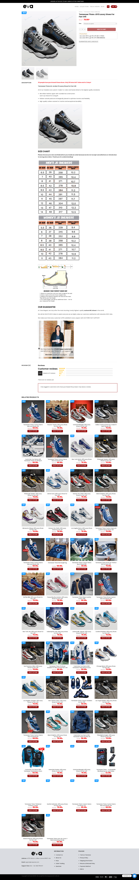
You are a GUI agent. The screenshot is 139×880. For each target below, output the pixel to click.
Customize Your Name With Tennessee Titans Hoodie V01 (81, 735)
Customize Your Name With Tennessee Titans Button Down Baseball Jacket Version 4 (33, 771)
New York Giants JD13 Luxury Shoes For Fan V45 (82, 460)
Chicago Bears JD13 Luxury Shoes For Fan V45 (106, 666)
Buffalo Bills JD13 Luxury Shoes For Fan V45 (33, 597)
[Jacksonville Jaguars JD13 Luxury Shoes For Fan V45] (81, 618)
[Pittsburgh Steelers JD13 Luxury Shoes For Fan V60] (33, 480)
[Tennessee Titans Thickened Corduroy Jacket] (33, 790)
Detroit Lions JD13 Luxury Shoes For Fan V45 (57, 494)
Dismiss (86, 1)
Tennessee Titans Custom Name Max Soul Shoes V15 (57, 460)
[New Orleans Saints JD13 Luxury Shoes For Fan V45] (57, 687)
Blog (102, 6)
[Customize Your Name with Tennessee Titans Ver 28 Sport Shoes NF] (33, 446)
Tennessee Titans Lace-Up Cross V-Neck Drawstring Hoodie (57, 839)
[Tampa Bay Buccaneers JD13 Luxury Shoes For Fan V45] (57, 584)
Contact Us (59, 855)
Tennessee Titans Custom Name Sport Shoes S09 (81, 563)
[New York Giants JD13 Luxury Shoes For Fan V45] (81, 446)
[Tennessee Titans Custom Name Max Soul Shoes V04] (106, 790)
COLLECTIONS (84, 6)
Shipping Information (86, 860)
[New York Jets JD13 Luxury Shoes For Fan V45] (33, 618)
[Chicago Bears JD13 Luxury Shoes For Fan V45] (106, 653)
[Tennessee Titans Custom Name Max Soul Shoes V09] (33, 411)
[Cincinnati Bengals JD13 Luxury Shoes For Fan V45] (81, 411)
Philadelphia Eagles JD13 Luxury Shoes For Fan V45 (106, 735)
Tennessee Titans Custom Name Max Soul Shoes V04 (106, 804)
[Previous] (24, 38)
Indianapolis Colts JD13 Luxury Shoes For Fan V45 (57, 632)
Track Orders (95, 6)
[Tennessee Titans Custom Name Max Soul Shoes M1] (33, 722)
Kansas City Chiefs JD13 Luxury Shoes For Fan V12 (57, 528)
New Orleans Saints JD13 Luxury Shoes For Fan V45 (57, 701)
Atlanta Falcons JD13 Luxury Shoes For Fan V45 (33, 839)
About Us (58, 858)
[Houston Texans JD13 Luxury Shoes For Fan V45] (57, 411)
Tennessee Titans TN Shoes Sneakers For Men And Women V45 (57, 666)
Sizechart (58, 866)
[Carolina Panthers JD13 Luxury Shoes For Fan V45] (106, 618)
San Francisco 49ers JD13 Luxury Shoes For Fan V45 (33, 666)
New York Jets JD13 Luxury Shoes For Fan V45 (33, 632)
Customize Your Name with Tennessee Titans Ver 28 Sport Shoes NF (33, 461)
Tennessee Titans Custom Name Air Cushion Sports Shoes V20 (105, 528)
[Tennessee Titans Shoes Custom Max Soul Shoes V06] (106, 584)
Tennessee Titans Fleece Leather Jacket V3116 (81, 597)
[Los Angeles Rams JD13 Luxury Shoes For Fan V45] (81, 515)
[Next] (73, 38)
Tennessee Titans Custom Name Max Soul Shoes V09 (33, 425)
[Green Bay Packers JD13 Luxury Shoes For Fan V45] (57, 756)
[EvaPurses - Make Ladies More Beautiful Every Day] (32, 6)
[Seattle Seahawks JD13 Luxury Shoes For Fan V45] (57, 790)
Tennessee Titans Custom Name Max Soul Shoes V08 (33, 563)
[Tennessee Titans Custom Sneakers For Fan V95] (81, 687)
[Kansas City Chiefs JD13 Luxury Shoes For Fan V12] (57, 515)
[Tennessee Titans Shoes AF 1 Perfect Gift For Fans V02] (106, 549)
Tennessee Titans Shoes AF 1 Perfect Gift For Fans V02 (105, 563)
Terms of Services (85, 855)
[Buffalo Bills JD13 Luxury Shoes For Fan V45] (33, 584)
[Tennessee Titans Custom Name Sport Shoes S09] (81, 549)
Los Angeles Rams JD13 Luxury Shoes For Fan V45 (81, 528)
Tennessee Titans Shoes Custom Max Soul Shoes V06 (106, 597)
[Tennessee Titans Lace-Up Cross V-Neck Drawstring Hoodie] (57, 825)
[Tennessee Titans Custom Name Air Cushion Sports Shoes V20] (106, 515)
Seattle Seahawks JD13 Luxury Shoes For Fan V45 (57, 804)
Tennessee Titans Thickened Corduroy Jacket (33, 804)
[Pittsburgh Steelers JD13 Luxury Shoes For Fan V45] (106, 446)
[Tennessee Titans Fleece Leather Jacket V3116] (81, 584)
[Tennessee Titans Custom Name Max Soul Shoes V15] (57, 446)
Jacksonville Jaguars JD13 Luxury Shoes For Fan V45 (81, 632)
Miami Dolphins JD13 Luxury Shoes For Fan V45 (106, 494)
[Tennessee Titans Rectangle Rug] (57, 549)
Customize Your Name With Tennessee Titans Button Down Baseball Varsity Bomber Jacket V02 (81, 667)
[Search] (108, 6)
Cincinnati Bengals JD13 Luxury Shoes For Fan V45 (81, 425)
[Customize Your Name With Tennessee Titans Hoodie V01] (81, 722)
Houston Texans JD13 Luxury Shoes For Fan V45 (57, 425)
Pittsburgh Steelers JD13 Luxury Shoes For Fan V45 (106, 460)
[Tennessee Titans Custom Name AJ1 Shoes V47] (81, 790)
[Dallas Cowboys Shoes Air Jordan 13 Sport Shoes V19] (106, 411)
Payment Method (85, 866)
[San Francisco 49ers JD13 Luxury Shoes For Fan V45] (33, 653)
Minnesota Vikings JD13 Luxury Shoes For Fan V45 (33, 528)
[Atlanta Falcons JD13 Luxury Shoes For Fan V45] (33, 825)
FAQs (57, 860)
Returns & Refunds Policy (87, 863)
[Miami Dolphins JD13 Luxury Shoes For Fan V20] (57, 722)
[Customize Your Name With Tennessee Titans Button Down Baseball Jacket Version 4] (33, 756)
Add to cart (101, 29)
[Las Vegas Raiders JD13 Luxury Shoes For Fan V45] (106, 687)
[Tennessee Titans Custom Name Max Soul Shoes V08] (33, 549)
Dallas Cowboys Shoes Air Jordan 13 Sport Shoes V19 (106, 425)
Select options (33, 431)
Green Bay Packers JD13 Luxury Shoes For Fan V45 (57, 770)
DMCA (82, 869)
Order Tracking (60, 863)
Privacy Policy (84, 858)
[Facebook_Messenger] (134, 876)
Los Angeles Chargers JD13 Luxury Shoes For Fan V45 (33, 701)
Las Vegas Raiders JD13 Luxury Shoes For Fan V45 (106, 701)
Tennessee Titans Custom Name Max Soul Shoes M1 (33, 735)
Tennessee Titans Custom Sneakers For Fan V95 (81, 701)
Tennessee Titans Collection (92, 12)
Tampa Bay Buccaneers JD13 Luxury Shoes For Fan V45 (57, 597)
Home (80, 12)
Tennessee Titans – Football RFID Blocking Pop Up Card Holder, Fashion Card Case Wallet (106, 771)
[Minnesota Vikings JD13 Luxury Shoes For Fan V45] (33, 515)
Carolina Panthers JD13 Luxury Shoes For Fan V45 (106, 632)
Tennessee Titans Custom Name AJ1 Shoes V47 (81, 804)
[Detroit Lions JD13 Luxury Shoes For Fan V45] (57, 480)
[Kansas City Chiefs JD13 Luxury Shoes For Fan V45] (81, 480)
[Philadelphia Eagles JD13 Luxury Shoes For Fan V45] (106, 722)
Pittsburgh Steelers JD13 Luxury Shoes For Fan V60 (33, 494)
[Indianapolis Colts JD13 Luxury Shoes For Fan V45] (57, 618)
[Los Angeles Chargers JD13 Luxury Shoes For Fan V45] (33, 687)
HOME (77, 6)
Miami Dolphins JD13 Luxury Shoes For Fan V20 (57, 735)
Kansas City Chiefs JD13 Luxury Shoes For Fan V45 (81, 494)
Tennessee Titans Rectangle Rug (57, 563)
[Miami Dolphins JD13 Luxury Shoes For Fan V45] (106, 480)
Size (80, 23)
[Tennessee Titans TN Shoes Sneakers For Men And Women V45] (57, 653)
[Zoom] (23, 64)
